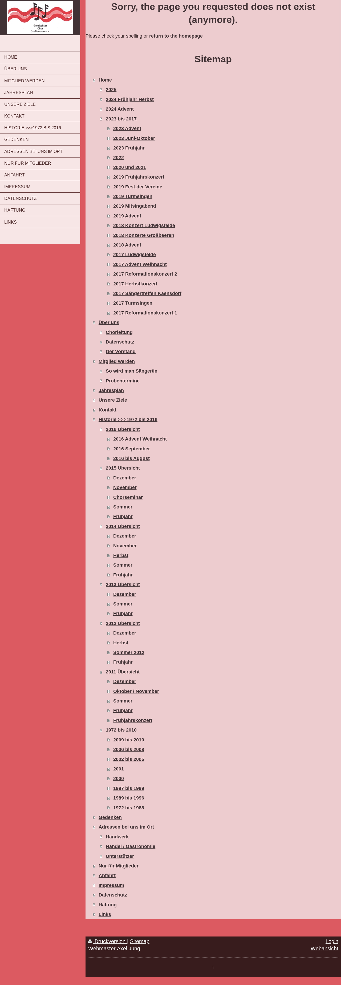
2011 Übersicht (123, 672)
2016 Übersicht (123, 429)
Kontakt (107, 410)
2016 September (131, 448)
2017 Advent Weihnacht (140, 264)
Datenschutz (120, 342)
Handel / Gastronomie (130, 846)
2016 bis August (131, 458)
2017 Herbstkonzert (135, 283)
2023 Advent (127, 128)
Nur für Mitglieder (119, 866)
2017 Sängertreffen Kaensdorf (147, 293)
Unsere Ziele (113, 400)
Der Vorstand (121, 351)
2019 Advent (127, 216)
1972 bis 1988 (128, 807)
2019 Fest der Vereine (137, 186)
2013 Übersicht (123, 584)
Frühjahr (123, 516)
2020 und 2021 (129, 167)
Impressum (111, 885)
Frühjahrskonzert (132, 720)
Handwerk (117, 836)
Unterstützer (120, 856)
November (125, 487)
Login (332, 941)
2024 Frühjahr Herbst (130, 99)
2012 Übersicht (123, 623)
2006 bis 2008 (128, 749)
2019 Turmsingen (132, 196)
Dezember (124, 478)
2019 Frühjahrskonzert (138, 177)
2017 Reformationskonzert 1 (145, 313)
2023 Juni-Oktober (134, 138)
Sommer (122, 507)
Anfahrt (107, 875)
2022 (118, 157)
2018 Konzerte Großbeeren (143, 235)
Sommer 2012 (128, 652)
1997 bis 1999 (128, 788)
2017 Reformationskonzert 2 (145, 274)
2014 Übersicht (123, 526)
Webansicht (324, 948)
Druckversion (110, 941)
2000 (118, 778)
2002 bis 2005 (128, 759)
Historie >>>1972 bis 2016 (128, 419)
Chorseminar (128, 497)
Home (105, 80)
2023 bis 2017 (121, 119)
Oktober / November (136, 691)
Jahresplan (111, 390)
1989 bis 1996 (128, 798)
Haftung (108, 904)
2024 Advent (120, 109)
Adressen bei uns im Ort (126, 827)
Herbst (120, 555)
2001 (118, 769)
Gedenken (110, 817)
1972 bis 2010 (121, 730)
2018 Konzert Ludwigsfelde (144, 225)
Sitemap (139, 941)
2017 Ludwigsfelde (134, 254)
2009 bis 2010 (128, 739)
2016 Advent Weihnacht (140, 439)
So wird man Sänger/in (131, 371)
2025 (111, 89)
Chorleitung (119, 332)
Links (105, 914)
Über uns (109, 322)
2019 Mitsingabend (134, 206)
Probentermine (123, 380)
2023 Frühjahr (129, 148)
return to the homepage (176, 36)
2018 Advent (127, 245)
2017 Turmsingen (132, 303)
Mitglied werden (117, 361)
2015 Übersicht (123, 468)
